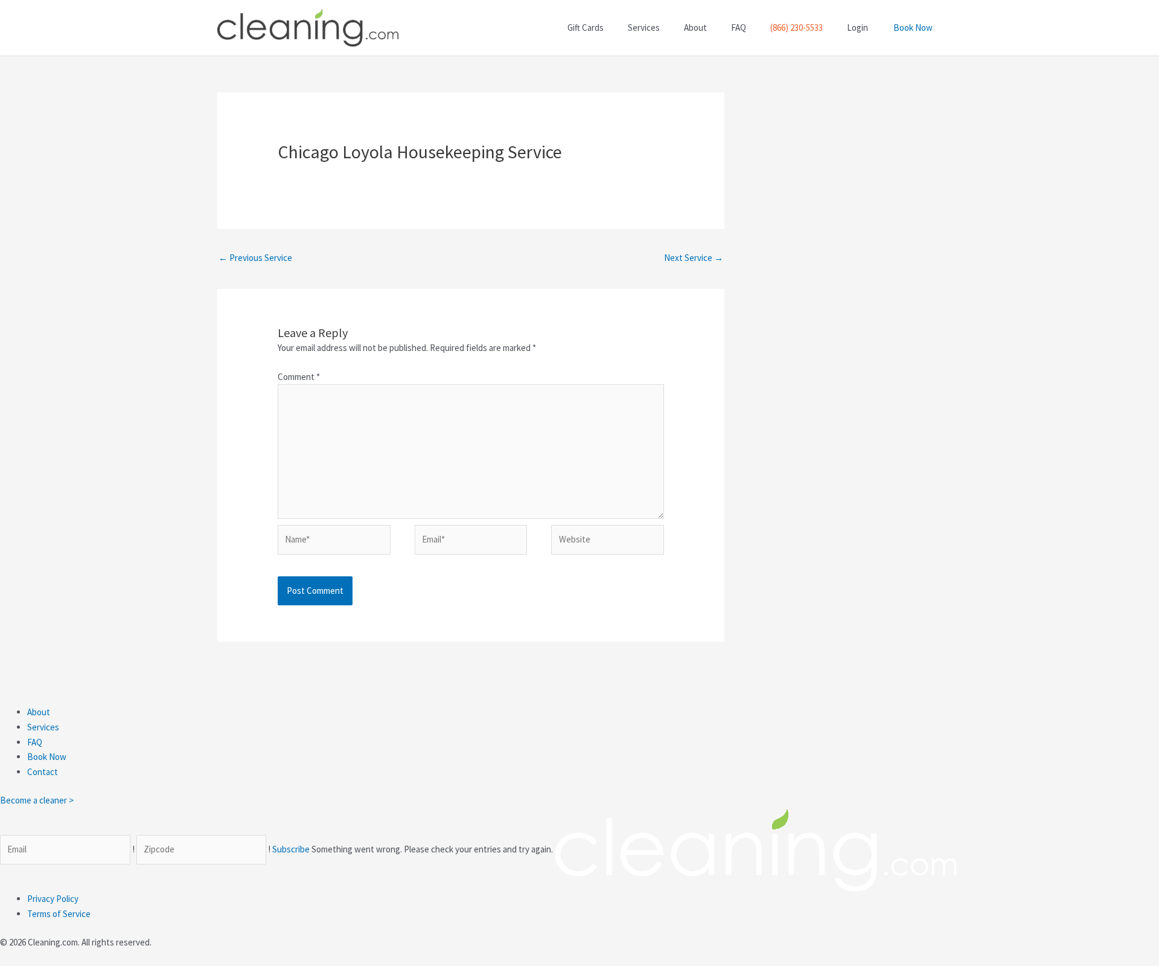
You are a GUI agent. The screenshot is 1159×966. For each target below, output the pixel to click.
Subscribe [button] (291, 849)
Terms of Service (59, 913)
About (38, 712)
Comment (299, 376)
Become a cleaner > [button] (37, 800)
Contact (42, 772)
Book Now (913, 27)
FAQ (34, 742)
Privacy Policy (52, 898)
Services (43, 727)
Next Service (693, 257)
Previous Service (255, 257)
